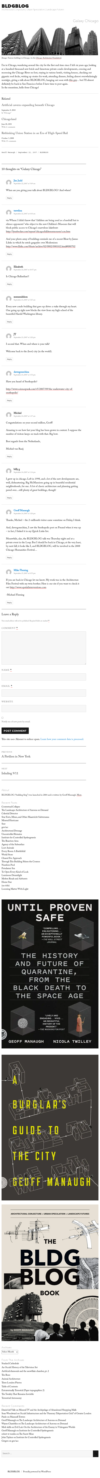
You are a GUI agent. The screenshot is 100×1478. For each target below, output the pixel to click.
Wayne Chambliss (10, 1424)
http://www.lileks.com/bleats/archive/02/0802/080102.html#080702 (40, 247)
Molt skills (6, 1427)
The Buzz (6, 1375)
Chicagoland (9, 119)
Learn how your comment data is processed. (62, 739)
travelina (18, 211)
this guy (73, 80)
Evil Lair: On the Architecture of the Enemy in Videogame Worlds (45, 1427)
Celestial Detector (10, 814)
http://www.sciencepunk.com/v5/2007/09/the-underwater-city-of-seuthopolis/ (39, 391)
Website (7, 702)
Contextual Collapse (11, 807)
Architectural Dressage (12, 831)
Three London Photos (12, 1383)
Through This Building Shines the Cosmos (21, 862)
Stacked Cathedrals (10, 1364)
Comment (10, 628)
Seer (3, 824)
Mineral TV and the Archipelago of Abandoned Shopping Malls (47, 1410)
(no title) (6, 886)
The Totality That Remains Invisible (18, 1394)
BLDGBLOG (15, 6)
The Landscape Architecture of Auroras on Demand (25, 810)
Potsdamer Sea (8, 869)
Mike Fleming (21, 570)
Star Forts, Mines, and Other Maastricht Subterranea (25, 817)
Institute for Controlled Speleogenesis (19, 838)
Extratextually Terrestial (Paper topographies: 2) (23, 1391)
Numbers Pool (8, 865)
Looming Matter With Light (15, 889)
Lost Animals (8, 848)
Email (7, 686)
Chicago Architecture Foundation (48, 58)
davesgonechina (21, 372)
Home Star (7, 882)
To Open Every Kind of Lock (15, 872)
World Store (7, 855)
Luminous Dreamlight (12, 876)
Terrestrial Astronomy (12, 1398)
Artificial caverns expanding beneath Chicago (28, 105)
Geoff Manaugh (8, 152)
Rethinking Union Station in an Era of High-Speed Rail (35, 133)
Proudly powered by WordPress (37, 1472)
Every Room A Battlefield (13, 852)
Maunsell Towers (17, 1417)
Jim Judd (18, 181)
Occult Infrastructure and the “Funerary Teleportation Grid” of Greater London (55, 1414)
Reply (9, 198)
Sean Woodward (9, 1414)
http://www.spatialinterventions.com (28, 588)
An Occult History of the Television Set (20, 1368)
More (79, 795)
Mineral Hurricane (10, 821)
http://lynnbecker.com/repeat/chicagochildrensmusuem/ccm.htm (38, 232)
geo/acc (5, 827)
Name (7, 670)
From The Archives (13, 1360)
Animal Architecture (11, 1379)
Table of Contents (10, 1387)
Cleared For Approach (12, 858)
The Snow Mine (26, 1434)
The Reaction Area (10, 841)
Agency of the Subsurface (13, 845)
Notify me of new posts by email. (16, 722)
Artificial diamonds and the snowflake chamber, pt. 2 (25, 1371)
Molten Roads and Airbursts (14, 879)
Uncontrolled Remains (12, 834)
